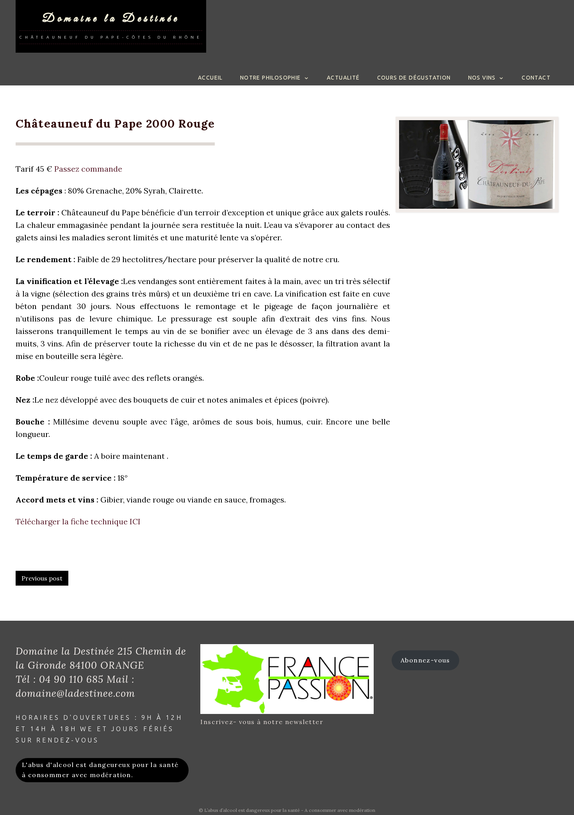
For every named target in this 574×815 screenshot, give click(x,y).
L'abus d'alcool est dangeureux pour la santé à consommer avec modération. (100, 770)
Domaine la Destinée (111, 18)
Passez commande (88, 169)
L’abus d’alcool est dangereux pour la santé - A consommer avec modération (289, 810)
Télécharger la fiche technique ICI (78, 521)
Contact (536, 78)
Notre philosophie (270, 78)
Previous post (41, 578)
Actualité (343, 78)
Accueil (210, 78)
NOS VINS (482, 78)
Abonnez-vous (425, 660)
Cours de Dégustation (414, 78)
